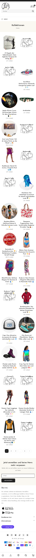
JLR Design (21, 538)
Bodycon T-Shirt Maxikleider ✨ (9, 292)
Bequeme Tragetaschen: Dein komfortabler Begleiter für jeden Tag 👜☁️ (26, 224)
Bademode (26, 151)
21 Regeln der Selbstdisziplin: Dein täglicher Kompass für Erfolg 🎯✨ (9, 56)
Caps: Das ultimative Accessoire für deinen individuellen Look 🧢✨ (9, 338)
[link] (3, 556)
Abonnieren (8, 480)
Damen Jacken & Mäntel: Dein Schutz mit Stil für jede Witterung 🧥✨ (9, 439)
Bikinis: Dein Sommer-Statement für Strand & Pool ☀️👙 (26, 252)
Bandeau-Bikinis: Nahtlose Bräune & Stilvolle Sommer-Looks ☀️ (9, 224)
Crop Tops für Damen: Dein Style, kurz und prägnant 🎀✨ (26, 366)
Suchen (33, 11)
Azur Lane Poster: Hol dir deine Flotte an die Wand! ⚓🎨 (9, 141)
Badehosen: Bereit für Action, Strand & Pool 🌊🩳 (9, 167)
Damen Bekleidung (26, 376)
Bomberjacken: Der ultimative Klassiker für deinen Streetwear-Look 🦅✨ (26, 309)
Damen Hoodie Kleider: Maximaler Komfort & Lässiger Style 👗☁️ (27, 410)
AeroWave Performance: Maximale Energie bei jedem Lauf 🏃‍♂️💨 (27, 84)
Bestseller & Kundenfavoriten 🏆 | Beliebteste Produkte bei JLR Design (9, 252)
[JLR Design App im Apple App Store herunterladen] (18, 508)
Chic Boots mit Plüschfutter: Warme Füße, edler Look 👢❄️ (26, 337)
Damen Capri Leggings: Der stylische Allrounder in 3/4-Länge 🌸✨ (9, 411)
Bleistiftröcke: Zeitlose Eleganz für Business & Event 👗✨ (9, 280)
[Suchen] (25, 555)
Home (17, 28)
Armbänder (26, 110)
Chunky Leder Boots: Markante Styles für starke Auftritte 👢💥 (9, 366)
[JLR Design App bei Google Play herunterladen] (18, 512)
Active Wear (9, 67)
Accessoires (27, 39)
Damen (9, 376)
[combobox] (18, 11)
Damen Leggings (26, 422)
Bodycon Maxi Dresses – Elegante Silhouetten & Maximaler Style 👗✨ (26, 280)
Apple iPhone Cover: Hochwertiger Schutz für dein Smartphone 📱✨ (9, 113)
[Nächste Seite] (29, 451)
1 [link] (6, 451)
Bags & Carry (9, 178)
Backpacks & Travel (26, 125)
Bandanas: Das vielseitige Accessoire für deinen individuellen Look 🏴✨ (26, 195)
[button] (33, 6)
